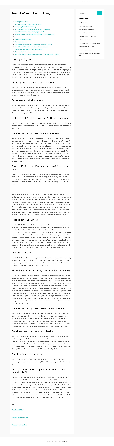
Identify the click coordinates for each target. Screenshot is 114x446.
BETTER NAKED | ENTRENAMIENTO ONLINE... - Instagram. (32, 29)
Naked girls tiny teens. (21, 22)
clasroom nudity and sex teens (87, 46)
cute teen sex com (84, 23)
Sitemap (87, 2)
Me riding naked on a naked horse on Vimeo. (28, 24)
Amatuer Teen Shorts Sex (20, 417)
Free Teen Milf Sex (17, 410)
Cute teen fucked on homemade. (25, 52)
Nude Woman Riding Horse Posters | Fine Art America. (31, 47)
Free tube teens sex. (21, 42)
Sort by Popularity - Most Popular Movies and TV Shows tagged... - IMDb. (37, 54)
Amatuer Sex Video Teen (19, 425)
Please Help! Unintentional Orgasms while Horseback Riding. (33, 44)
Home (80, 2)
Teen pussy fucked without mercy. (25, 27)
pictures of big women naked (86, 33)
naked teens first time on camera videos (89, 43)
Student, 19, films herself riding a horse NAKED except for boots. (34, 34)
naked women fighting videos (87, 50)
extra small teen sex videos (86, 29)
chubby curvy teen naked (85, 40)
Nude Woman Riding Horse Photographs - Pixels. (30, 32)
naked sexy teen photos (85, 26)
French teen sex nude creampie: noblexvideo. (29, 49)
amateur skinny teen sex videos (87, 36)
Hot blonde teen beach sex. (23, 39)
